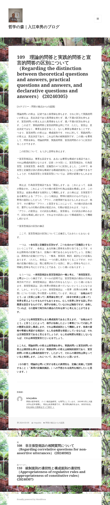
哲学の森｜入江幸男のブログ (34, 26)
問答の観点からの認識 (54, 422)
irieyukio (37, 422)
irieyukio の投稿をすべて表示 (39, 407)
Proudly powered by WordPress (31, 499)
